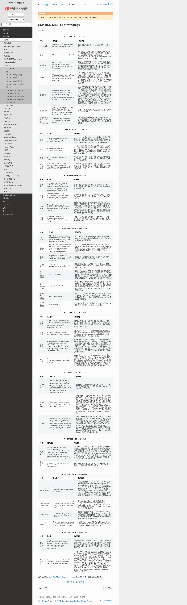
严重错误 (7, 118)
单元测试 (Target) (9, 179)
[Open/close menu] (1, 40)
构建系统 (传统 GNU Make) (13, 59)
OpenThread (8, 144)
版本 (4, 201)
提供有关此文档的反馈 (75, 582)
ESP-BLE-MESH (9, 69)
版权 (4, 208)
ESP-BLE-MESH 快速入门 (14, 75)
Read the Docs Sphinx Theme (81, 601)
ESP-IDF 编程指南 (17, 3)
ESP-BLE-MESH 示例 (12, 78)
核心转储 (7, 108)
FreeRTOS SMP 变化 (11, 124)
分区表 (6, 150)
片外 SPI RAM (8, 115)
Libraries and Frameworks (10, 195)
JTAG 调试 (7, 134)
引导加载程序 (8, 53)
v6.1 (96, 17)
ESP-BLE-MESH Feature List (15, 90)
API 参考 (5, 33)
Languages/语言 (7, 214)
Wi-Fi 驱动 (7, 189)
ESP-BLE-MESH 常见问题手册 (15, 84)
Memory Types (9, 147)
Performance (8, 153)
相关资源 (5, 205)
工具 (5, 169)
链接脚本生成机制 (10, 137)
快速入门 (5, 30)
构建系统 (7, 56)
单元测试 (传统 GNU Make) (13, 185)
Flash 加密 (7, 121)
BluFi (5, 49)
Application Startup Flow (12, 46)
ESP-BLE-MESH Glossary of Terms (62, 577)
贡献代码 (5, 198)
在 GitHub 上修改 (106, 4)
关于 (4, 211)
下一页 (107, 588)
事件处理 (7, 112)
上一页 (44, 588)
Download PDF (107, 600)
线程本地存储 (8, 166)
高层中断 (7, 131)
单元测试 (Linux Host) (11, 182)
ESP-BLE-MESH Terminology (15, 99)
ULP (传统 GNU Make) (11, 176)
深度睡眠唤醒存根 (10, 62)
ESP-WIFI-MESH (9, 105)
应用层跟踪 (7, 43)
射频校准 (7, 156)
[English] (41, 30)
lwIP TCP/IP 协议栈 (10, 140)
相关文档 (8, 87)
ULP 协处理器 (8, 172)
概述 (7, 72)
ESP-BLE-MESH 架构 (13, 93)
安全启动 (7, 160)
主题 (60, 601)
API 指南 (5, 40)
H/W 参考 (5, 36)
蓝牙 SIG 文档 (11, 102)
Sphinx (44, 601)
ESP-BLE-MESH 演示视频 (14, 81)
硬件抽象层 (7, 128)
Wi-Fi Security (8, 192)
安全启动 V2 (8, 163)
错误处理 (7, 65)
